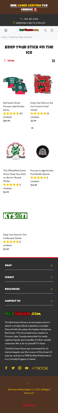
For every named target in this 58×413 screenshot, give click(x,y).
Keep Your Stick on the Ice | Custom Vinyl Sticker (42, 106)
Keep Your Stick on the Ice (21, 37)
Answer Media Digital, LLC (22, 389)
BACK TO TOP (29, 406)
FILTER (11, 61)
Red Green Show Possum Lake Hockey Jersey (13, 106)
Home (4, 37)
